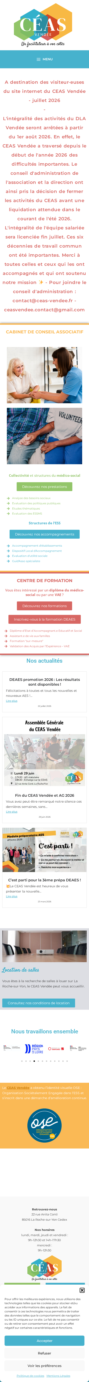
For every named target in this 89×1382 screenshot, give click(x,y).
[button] (82, 1290)
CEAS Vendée (18, 1088)
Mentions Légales (58, 1375)
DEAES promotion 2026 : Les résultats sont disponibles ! (44, 682)
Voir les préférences (45, 1366)
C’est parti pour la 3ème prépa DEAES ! (44, 880)
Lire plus (11, 700)
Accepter (44, 1341)
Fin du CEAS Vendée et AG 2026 (44, 795)
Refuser (44, 1353)
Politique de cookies (30, 1375)
